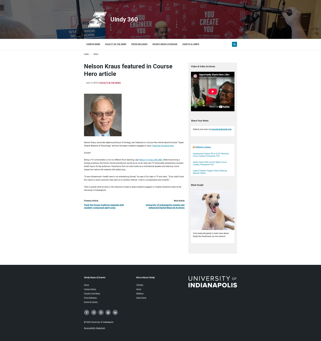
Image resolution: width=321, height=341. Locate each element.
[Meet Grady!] (212, 210)
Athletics (140, 293)
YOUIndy (139, 285)
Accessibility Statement (94, 328)
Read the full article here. (163, 146)
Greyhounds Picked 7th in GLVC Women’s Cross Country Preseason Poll (211, 154)
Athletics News (203, 147)
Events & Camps (91, 302)
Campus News (90, 289)
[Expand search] (234, 44)
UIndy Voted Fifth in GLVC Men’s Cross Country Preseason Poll (210, 163)
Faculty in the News (110, 83)
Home (86, 54)
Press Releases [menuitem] (139, 44)
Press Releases (90, 298)
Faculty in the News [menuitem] (115, 44)
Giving (138, 289)
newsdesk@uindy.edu (221, 129)
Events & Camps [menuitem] (191, 44)
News (96, 54)
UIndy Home (141, 298)
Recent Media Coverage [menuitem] (164, 44)
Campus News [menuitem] (93, 44)
